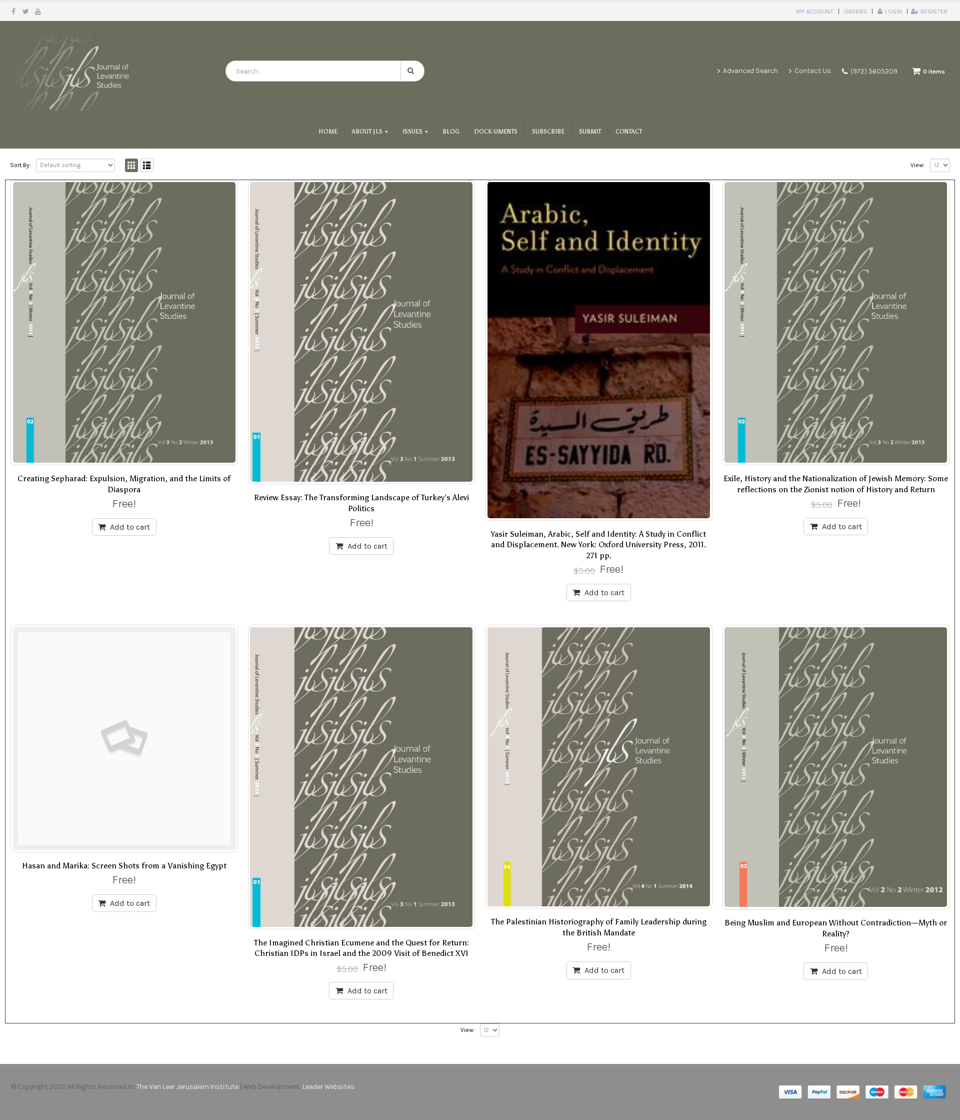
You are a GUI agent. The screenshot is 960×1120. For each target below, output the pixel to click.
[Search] (412, 71)
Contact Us (812, 71)
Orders (855, 11)
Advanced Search (750, 71)
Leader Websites (329, 1086)
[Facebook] (14, 12)
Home (328, 131)
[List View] (147, 165)
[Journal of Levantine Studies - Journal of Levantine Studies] (72, 71)
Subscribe (548, 131)
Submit (590, 131)
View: (917, 165)
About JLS (367, 131)
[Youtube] (38, 12)
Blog (451, 131)
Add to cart (130, 527)
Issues (412, 131)
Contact (629, 131)
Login (893, 11)
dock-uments (496, 131)
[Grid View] (131, 165)
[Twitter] (26, 12)
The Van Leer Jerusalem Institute (187, 1086)
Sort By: (20, 165)
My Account (815, 11)
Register (934, 11)
